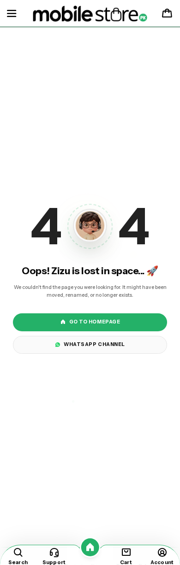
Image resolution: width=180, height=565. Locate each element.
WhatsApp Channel (94, 344)
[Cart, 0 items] (167, 13)
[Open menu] (11, 13)
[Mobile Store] (90, 14)
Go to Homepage (94, 322)
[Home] (90, 547)
